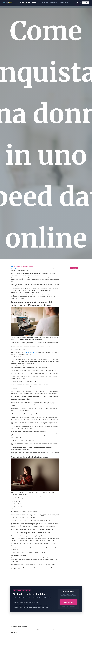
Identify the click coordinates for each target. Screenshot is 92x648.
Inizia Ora (85, 2)
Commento (13, 632)
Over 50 (34, 2)
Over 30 (22, 2)
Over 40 (28, 2)
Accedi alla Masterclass (68, 602)
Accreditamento (63, 2)
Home (12, 266)
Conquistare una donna (17, 268)
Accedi (79, 2)
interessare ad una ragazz (31, 352)
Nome (12, 647)
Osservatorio (53, 2)
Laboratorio (44, 2)
